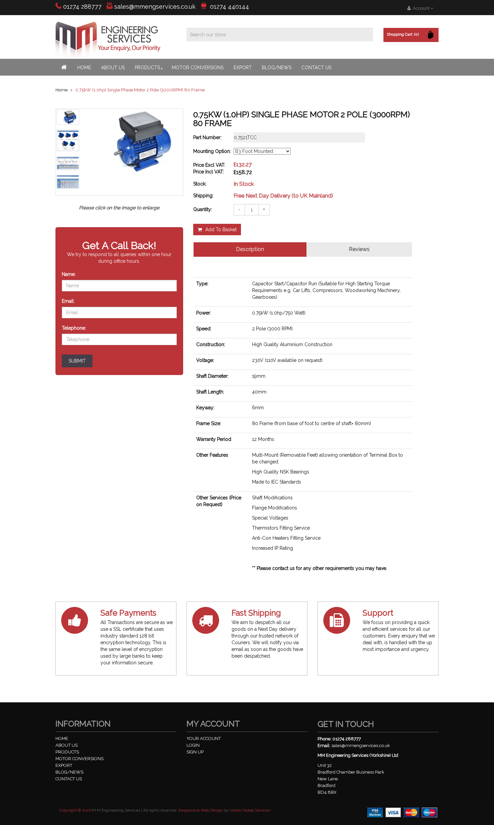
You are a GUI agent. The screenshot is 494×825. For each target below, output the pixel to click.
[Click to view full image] (68, 117)
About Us (113, 67)
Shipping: (203, 195)
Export (243, 67)
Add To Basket (221, 229)
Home (84, 67)
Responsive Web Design (200, 810)
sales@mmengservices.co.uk (155, 6)
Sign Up (195, 751)
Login (193, 745)
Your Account (204, 738)
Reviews (359, 249)
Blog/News (276, 67)
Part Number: (207, 137)
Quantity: (202, 209)
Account (420, 8)
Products (147, 67)
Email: (69, 300)
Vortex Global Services (250, 810)
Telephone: (75, 327)
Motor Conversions (197, 67)
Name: (70, 273)
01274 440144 (228, 6)
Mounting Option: (212, 151)
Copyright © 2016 (75, 810)
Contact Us (316, 67)
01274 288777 (82, 6)
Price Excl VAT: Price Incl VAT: (209, 168)
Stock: (199, 184)
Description (250, 249)
